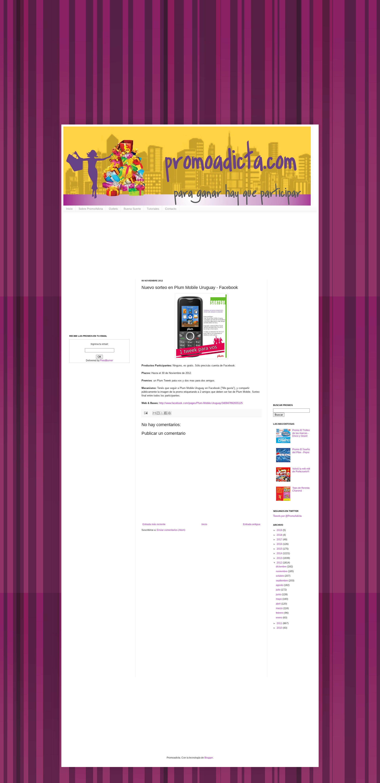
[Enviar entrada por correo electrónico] (145, 413)
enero (279, 617)
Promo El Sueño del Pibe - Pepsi (301, 451)
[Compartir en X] (162, 413)
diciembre (281, 566)
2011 (280, 623)
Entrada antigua (251, 524)
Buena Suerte (132, 208)
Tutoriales (153, 208)
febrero (280, 612)
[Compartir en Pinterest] (169, 413)
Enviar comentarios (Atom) (171, 530)
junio (279, 594)
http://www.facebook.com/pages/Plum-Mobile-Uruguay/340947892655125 (201, 403)
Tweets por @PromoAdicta (287, 516)
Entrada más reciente (153, 524)
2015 (280, 548)
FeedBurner (106, 360)
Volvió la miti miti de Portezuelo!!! (301, 470)
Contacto (170, 208)
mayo (279, 599)
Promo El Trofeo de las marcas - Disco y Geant (301, 433)
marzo (279, 608)
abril (278, 603)
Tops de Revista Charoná (301, 489)
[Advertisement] (126, 65)
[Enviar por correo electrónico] (154, 413)
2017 (280, 539)
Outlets (113, 208)
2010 (280, 627)
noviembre (282, 571)
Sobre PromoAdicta (91, 208)
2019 (280, 530)
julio (278, 589)
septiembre (282, 580)
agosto (280, 585)
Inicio (69, 208)
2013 (280, 558)
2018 (280, 535)
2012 (280, 562)
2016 (280, 544)
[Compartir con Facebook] (166, 413)
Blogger (208, 757)
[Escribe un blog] (158, 413)
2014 (280, 553)
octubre (280, 576)
